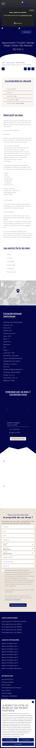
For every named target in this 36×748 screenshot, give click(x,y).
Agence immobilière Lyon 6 (10, 657)
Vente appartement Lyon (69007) (12, 630)
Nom (4, 531)
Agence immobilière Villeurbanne (11, 668)
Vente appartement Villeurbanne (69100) (14, 621)
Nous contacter (6, 690)
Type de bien (5, 547)
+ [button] (2, 283)
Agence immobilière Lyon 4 (10, 652)
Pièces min (6, 566)
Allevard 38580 (20, 62)
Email (4, 535)
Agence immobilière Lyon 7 (10, 660)
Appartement (11, 62)
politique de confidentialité (12, 600)
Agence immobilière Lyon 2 (10, 646)
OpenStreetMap (26, 304)
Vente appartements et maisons (11, 687)
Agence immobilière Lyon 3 (10, 649)
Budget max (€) (7, 557)
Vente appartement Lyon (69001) (12, 632)
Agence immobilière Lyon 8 (10, 663)
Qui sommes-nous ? (8, 679)
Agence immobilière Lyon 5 (10, 654)
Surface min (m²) (8, 561)
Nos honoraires (6, 685)
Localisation (5, 552)
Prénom (5, 527)
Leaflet (20, 304)
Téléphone (6, 540)
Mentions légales (7, 693)
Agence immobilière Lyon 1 (10, 643)
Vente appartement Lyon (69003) (12, 624)
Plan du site (5, 699)
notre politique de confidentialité (11, 736)
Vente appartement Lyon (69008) (12, 627)
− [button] (2, 285)
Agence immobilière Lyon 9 (10, 665)
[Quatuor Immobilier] (28, 4)
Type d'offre (5, 543)
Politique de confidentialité (9, 696)
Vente (3, 62)
